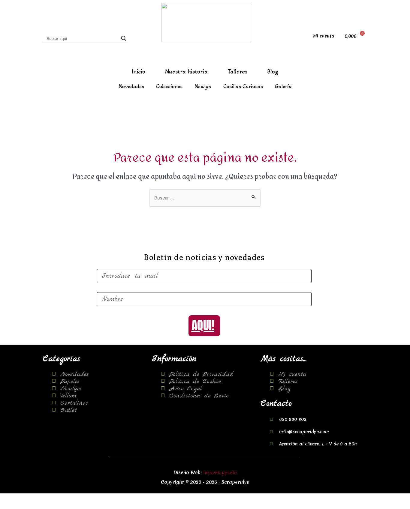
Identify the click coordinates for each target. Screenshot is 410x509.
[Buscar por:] (205, 198)
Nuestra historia (186, 72)
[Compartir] (37, 498)
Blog (272, 72)
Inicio (138, 72)
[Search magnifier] (123, 38)
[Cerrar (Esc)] (12, 498)
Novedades (131, 86)
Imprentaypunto (220, 473)
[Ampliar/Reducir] (87, 498)
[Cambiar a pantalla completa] (62, 498)
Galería (283, 86)
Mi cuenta (323, 36)
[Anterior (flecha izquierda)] (12, 506)
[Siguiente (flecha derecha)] (37, 506)
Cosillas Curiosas (243, 86)
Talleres (237, 72)
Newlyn (202, 86)
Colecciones (169, 86)
